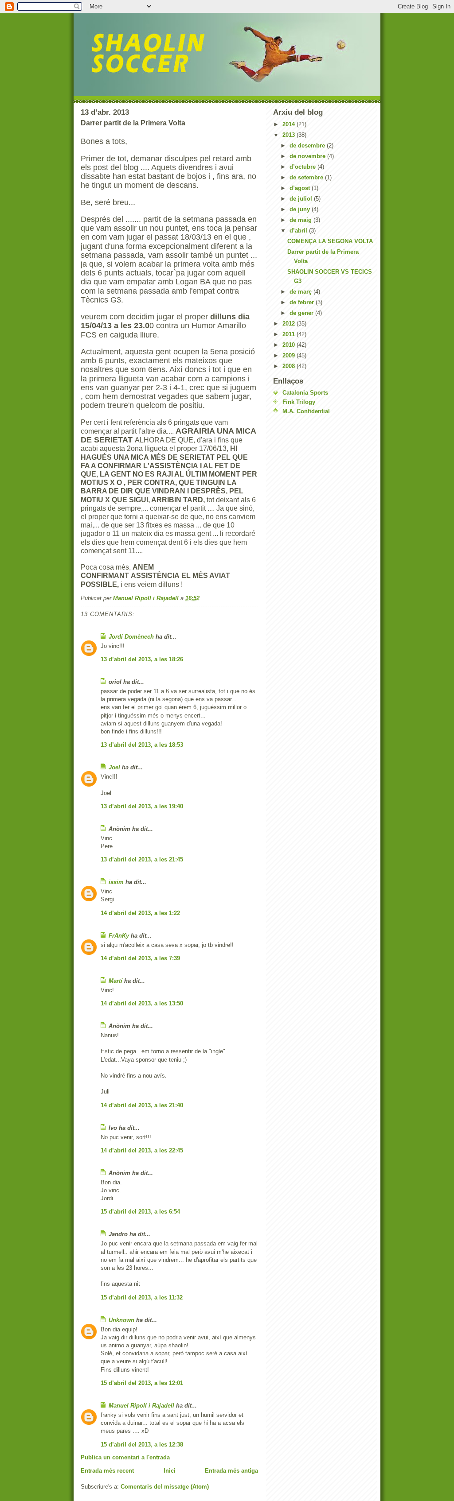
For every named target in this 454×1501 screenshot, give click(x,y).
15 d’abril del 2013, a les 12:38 (142, 1444)
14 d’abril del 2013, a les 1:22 (140, 913)
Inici (170, 1470)
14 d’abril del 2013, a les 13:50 (142, 1003)
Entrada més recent (107, 1470)
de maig (301, 220)
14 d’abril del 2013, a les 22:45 (142, 1150)
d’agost (301, 188)
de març (301, 291)
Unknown (121, 1320)
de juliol (302, 198)
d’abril (299, 230)
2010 (289, 344)
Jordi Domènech (131, 636)
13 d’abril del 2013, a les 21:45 (142, 859)
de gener (302, 313)
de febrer (303, 302)
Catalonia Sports (305, 392)
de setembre (307, 177)
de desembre (308, 145)
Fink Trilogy (298, 402)
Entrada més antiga (231, 1470)
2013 (289, 135)
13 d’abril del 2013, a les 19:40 (142, 806)
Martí (115, 980)
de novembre (308, 156)
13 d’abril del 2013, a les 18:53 (142, 744)
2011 (289, 334)
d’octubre (303, 166)
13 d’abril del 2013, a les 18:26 (142, 659)
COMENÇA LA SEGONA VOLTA (330, 241)
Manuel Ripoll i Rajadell (141, 1405)
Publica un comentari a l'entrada (125, 1457)
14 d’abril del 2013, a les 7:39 (140, 958)
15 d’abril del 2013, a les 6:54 (140, 1211)
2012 (289, 323)
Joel (114, 767)
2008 (289, 366)
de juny (301, 209)
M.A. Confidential (306, 411)
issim (116, 882)
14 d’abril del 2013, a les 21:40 (142, 1105)
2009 (289, 355)
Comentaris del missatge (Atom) (165, 1486)
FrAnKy (119, 935)
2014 (289, 124)
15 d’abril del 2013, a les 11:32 (142, 1297)
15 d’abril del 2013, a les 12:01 (142, 1383)
